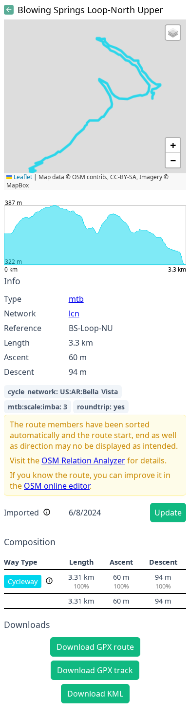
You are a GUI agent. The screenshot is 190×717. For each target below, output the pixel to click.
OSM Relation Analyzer (83, 460)
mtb (76, 299)
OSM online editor (57, 485)
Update (168, 512)
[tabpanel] (95, 400)
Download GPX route (95, 647)
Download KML (95, 693)
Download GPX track (95, 670)
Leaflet (22, 177)
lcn (74, 313)
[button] (173, 32)
